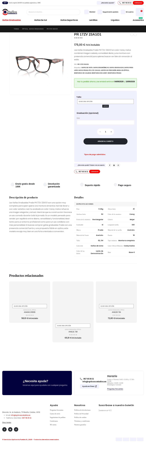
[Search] (76, 12)
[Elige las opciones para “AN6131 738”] (89, 286)
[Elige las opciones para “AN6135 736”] (132, 286)
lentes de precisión (108, 70)
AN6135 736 (116, 312)
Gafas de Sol (40, 20)
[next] (135, 34)
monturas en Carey (99, 73)
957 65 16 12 (26, 418)
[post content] (29, 292)
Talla (78, 97)
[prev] (131, 34)
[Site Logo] (9, 12)
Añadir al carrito (105, 141)
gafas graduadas (117, 67)
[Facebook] (110, 165)
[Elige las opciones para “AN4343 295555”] (45, 286)
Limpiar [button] (105, 106)
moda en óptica (123, 70)
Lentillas (93, 20)
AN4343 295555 (29, 312)
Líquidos (115, 20)
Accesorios (138, 19)
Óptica (34, 310)
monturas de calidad (82, 73)
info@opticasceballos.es (20, 415)
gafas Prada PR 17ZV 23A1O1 (89, 70)
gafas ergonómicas (101, 67)
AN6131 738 (73, 332)
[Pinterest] (114, 165)
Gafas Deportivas (69, 20)
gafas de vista (87, 67)
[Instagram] (118, 165)
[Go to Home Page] (9, 29)
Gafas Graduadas (11, 20)
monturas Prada (114, 73)
